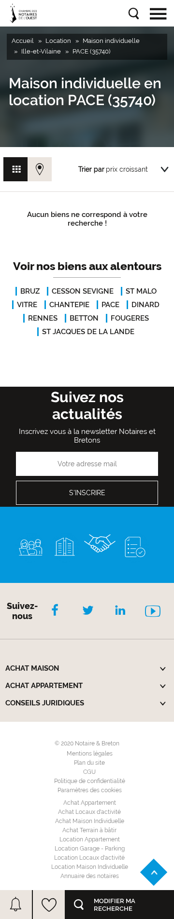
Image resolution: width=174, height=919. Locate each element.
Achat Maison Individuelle (89, 821)
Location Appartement (89, 839)
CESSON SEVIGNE (83, 291)
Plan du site (89, 762)
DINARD (145, 304)
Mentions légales (90, 753)
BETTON (84, 318)
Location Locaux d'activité (89, 857)
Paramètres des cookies (90, 790)
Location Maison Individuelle (89, 867)
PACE (110, 304)
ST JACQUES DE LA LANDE (88, 331)
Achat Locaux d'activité (89, 812)
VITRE (27, 304)
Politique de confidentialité (89, 781)
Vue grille (15, 169)
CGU (89, 772)
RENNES (43, 318)
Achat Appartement (89, 802)
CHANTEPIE (69, 304)
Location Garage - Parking (90, 848)
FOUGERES (130, 318)
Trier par (91, 169)
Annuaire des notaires (89, 876)
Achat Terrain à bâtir (89, 830)
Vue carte (40, 169)
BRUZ (30, 291)
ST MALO (141, 291)
